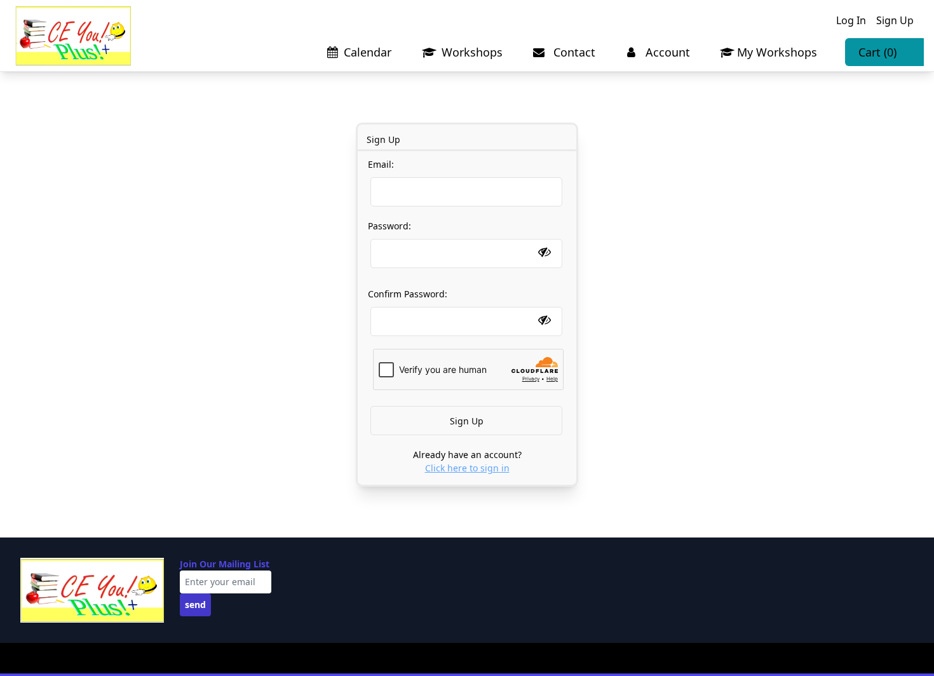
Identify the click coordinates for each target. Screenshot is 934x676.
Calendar (367, 52)
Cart (877, 52)
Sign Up (895, 20)
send (195, 604)
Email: (381, 164)
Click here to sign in (467, 468)
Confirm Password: (407, 294)
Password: (389, 226)
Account (666, 52)
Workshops (470, 52)
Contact (572, 52)
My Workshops (777, 52)
